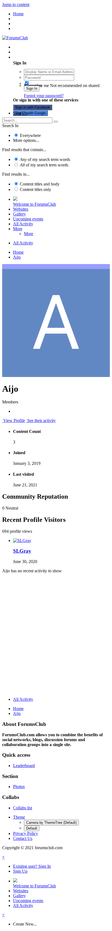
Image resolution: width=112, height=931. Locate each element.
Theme (19, 817)
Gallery (19, 214)
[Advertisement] (56, 636)
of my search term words (45, 159)
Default (31, 828)
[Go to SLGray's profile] (22, 540)
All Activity (23, 223)
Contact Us (22, 838)
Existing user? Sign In (33, 57)
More (17, 228)
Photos (19, 786)
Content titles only (35, 189)
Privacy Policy (25, 833)
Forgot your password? (44, 95)
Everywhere (30, 135)
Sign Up (20, 113)
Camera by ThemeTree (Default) (51, 823)
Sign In (31, 88)
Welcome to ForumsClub (34, 204)
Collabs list (22, 808)
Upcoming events (28, 219)
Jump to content (15, 4)
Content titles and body (40, 184)
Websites (20, 209)
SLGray (22, 551)
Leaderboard (24, 765)
